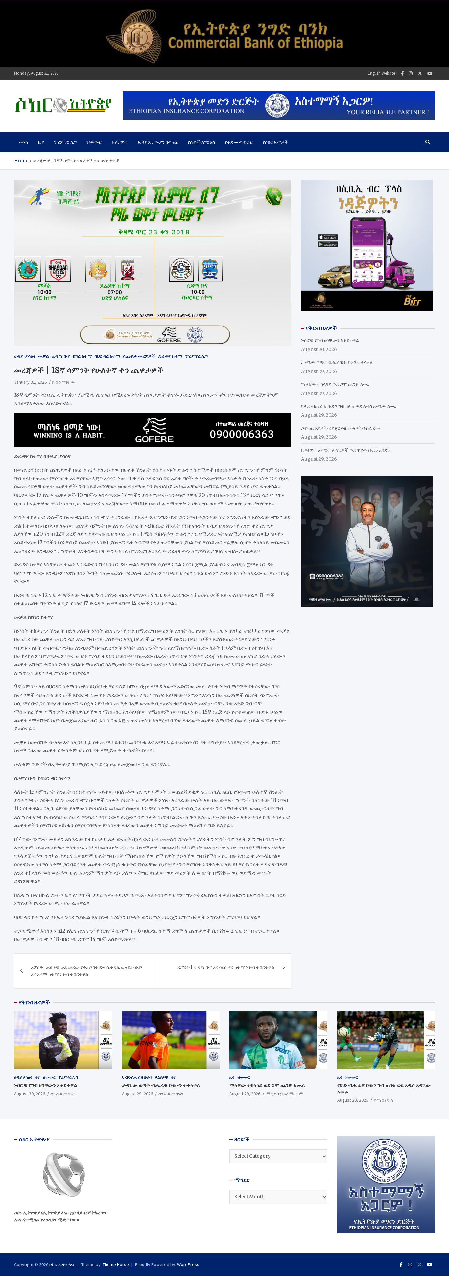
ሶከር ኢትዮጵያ (62, 1264)
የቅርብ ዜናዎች (34, 1002)
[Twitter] (420, 73)
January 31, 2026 (30, 382)
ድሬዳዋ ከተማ (170, 356)
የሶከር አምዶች (275, 142)
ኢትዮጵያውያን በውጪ (158, 142)
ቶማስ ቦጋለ (383, 1100)
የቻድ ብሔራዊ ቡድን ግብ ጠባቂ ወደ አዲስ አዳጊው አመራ (349, 406)
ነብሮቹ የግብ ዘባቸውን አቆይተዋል (330, 340)
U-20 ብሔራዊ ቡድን (137, 1077)
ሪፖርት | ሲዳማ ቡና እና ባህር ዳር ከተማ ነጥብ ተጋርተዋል (225, 967)
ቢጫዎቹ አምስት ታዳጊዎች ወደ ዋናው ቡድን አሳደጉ (345, 450)
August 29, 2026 (137, 1094)
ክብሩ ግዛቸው (63, 382)
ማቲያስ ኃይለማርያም (284, 1094)
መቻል (43, 356)
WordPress (188, 1264)
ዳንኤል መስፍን (63, 1094)
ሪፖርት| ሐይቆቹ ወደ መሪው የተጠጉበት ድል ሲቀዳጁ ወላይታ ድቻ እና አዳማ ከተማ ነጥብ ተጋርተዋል (86, 970)
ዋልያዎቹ (119, 142)
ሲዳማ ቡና (61, 356)
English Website (381, 73)
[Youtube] (430, 73)
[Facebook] (402, 73)
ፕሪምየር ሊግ (65, 142)
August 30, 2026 (29, 1094)
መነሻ (23, 142)
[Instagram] (410, 73)
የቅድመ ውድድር (239, 142)
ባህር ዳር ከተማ (107, 356)
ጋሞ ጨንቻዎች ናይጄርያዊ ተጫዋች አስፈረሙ (340, 428)
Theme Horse (116, 1264)
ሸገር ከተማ (82, 356)
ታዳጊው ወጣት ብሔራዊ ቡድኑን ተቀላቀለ (336, 362)
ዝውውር (94, 142)
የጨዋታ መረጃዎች (139, 356)
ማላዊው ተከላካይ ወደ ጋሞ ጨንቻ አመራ (336, 384)
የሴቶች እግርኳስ (201, 142)
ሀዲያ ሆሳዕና (24, 356)
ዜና (41, 142)
